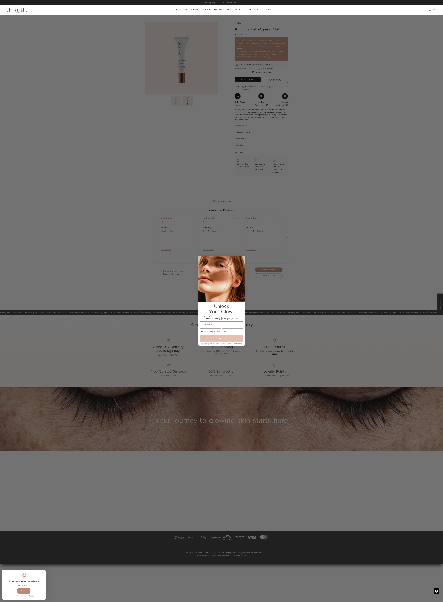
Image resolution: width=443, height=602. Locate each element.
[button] (229, 10)
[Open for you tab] (436, 591)
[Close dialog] (242, 259)
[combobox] (203, 331)
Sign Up (221, 338)
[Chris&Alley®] (19, 10)
